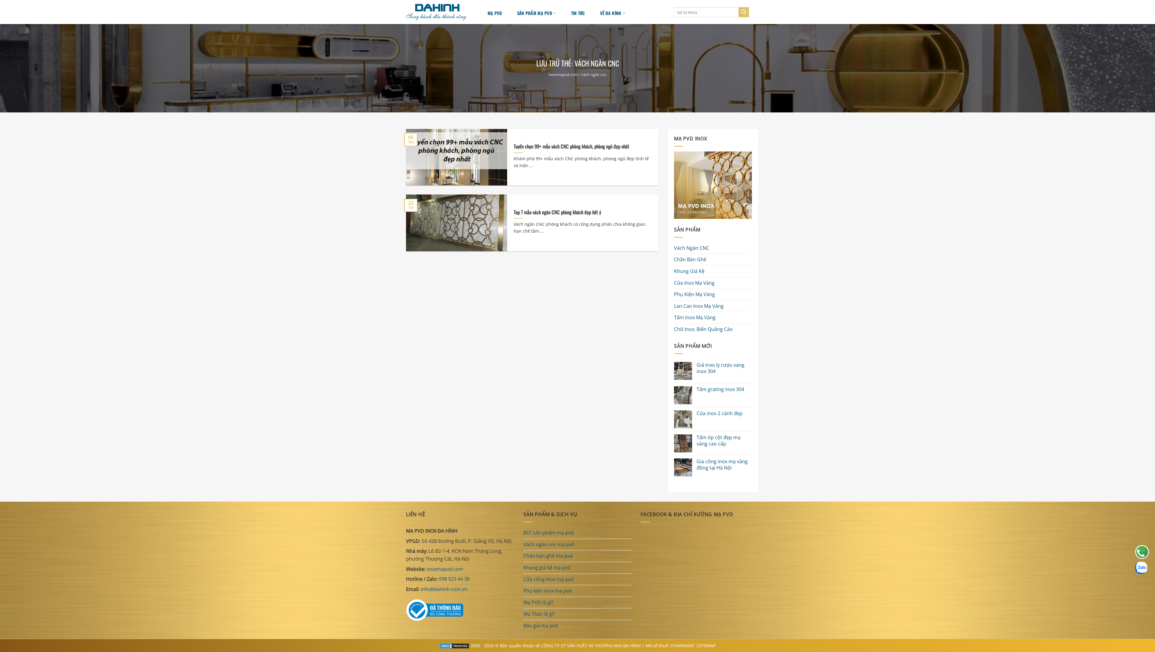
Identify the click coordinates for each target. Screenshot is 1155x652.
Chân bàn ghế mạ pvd (548, 556)
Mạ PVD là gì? (538, 602)
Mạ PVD (495, 13)
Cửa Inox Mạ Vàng (694, 283)
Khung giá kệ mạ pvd (546, 567)
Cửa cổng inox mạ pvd (548, 579)
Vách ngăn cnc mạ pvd (548, 544)
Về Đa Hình (610, 13)
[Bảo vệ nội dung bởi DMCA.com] (454, 645)
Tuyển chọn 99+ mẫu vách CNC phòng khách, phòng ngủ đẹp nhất (571, 146)
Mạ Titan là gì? (539, 614)
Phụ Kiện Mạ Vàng (694, 294)
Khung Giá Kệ (689, 271)
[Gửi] (744, 12)
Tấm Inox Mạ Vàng (695, 317)
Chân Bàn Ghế (690, 259)
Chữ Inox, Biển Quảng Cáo (703, 329)
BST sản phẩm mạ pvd (548, 532)
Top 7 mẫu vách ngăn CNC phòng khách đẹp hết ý (557, 212)
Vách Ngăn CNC (691, 248)
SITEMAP (707, 645)
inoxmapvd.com (563, 74)
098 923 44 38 (454, 579)
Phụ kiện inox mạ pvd (547, 590)
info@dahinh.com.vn (444, 589)
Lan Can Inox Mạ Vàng (699, 306)
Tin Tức (578, 13)
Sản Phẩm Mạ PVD (534, 13)
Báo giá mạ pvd (540, 625)
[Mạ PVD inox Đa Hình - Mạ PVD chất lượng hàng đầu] (439, 12)
